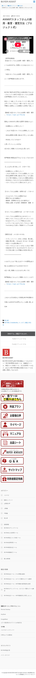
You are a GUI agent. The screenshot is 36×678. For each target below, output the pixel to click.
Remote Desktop (5, 609)
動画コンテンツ (8, 500)
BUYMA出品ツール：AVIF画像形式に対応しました (18, 595)
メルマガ (6, 495)
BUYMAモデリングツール (11, 528)
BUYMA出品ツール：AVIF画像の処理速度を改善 (17, 583)
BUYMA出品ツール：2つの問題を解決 (14, 574)
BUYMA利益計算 (5, 650)
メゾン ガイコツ (5, 655)
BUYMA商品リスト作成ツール (12, 537)
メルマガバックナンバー (7, 630)
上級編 (6, 508)
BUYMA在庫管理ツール (10, 542)
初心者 (6, 320)
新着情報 (6, 524)
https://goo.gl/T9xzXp (16, 115)
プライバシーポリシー (30, 674)
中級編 (6, 513)
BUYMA (6, 322)
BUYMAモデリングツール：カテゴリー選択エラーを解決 (19, 589)
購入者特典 (7, 558)
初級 (26, 322)
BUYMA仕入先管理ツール (11, 532)
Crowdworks (14, 322)
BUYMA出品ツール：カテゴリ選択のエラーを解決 (18, 579)
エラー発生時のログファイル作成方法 (11, 622)
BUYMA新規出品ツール (10, 547)
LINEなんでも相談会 (6, 635)
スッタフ (21, 322)
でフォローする (19, 339)
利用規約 (22, 674)
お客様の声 (7, 503)
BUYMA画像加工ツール (10, 552)
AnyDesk (3, 614)
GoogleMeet (4, 619)
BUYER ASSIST (8, 1)
